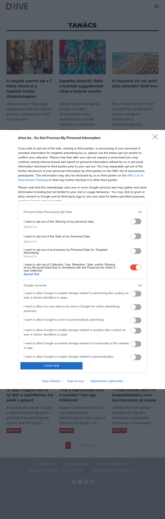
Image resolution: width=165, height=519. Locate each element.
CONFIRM (52, 365)
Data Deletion (51, 381)
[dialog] (82, 259)
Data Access (75, 381)
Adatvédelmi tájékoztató (107, 381)
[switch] (135, 221)
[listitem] (82, 212)
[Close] (157, 138)
